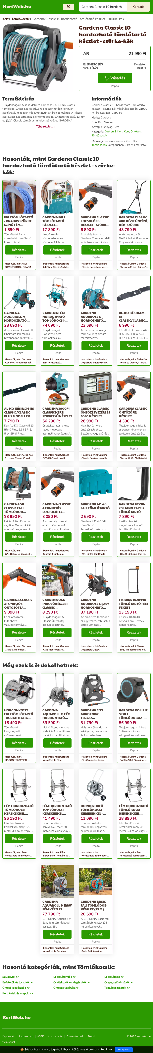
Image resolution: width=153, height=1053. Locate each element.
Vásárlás (117, 78)
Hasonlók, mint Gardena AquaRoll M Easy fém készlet (56, 951)
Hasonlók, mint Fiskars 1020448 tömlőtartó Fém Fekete (133, 650)
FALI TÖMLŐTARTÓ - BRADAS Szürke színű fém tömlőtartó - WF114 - (18, 225)
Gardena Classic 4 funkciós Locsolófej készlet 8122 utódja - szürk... (56, 512)
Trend (91, 1036)
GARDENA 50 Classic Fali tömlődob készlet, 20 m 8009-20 (15, 512)
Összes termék (75, 1036)
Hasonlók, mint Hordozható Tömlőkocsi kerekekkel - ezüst (94, 856)
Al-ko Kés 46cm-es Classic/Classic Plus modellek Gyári (132, 320)
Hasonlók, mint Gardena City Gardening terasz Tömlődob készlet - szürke (95, 760)
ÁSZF (40, 1036)
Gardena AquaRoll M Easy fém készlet (57, 905)
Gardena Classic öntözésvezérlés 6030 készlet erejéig (95, 414)
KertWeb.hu (17, 6)
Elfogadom (124, 1049)
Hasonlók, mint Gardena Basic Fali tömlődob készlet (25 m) (94, 951)
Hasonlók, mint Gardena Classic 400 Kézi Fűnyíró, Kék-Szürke (133, 267)
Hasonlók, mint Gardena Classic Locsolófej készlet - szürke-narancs (95, 267)
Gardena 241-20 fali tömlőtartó (95, 506)
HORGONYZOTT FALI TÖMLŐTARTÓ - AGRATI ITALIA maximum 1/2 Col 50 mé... (18, 718)
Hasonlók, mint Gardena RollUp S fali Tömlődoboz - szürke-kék (134, 760)
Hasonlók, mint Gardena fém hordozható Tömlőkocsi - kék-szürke (56, 363)
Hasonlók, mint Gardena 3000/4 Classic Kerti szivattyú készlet (56, 458)
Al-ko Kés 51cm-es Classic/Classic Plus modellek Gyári (19, 414)
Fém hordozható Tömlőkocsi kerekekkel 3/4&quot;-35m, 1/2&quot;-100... (133, 813)
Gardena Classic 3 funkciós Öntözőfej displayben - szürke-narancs (18, 607)
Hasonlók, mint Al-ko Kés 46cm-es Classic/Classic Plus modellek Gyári (133, 363)
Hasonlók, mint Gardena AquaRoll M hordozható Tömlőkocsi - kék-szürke (18, 363)
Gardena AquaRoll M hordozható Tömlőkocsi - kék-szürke (15, 320)
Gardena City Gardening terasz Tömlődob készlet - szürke (94, 718)
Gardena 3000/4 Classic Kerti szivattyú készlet (57, 412)
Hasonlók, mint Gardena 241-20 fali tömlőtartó (94, 552)
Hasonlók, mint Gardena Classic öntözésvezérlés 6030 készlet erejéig (94, 458)
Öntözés (135, 131)
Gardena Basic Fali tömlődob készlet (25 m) (94, 905)
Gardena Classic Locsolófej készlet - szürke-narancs (95, 223)
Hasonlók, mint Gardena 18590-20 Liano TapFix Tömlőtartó (133, 554)
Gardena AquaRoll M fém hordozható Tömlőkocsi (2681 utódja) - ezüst (57, 718)
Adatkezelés (55, 1036)
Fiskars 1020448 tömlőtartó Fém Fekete (133, 603)
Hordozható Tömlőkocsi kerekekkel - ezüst (92, 811)
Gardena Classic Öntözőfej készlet (133, 412)
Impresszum (26, 1036)
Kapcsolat (8, 1036)
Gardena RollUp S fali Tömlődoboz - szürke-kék (133, 716)
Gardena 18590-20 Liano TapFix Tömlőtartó (132, 508)
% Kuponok (9, 1042)
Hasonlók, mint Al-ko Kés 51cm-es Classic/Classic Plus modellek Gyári (19, 458)
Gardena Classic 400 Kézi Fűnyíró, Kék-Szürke (133, 221)
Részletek (19, 250)
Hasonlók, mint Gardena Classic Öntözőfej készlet (133, 456)
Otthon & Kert (114, 131)
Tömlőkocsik (99, 135)
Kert (126, 131)
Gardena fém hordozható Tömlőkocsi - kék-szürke (53, 318)
